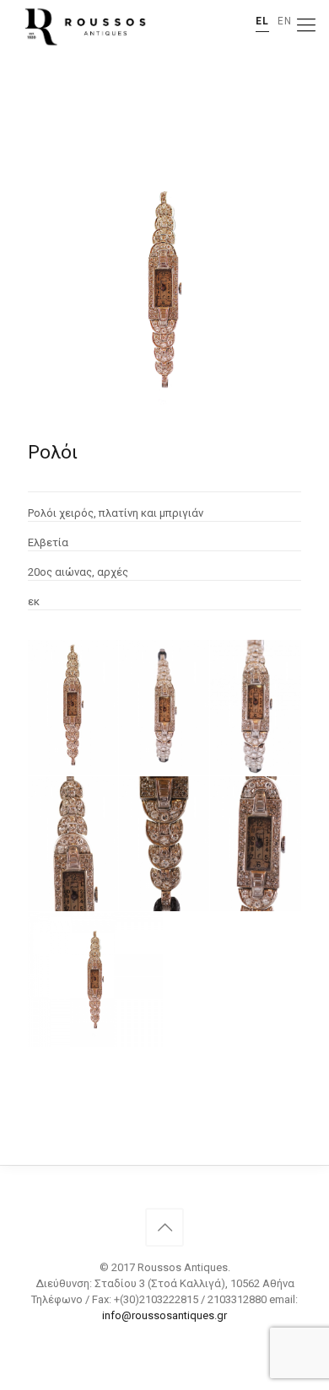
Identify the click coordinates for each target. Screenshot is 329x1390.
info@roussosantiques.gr (164, 1315)
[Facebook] (165, 1339)
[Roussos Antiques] (83, 25)
